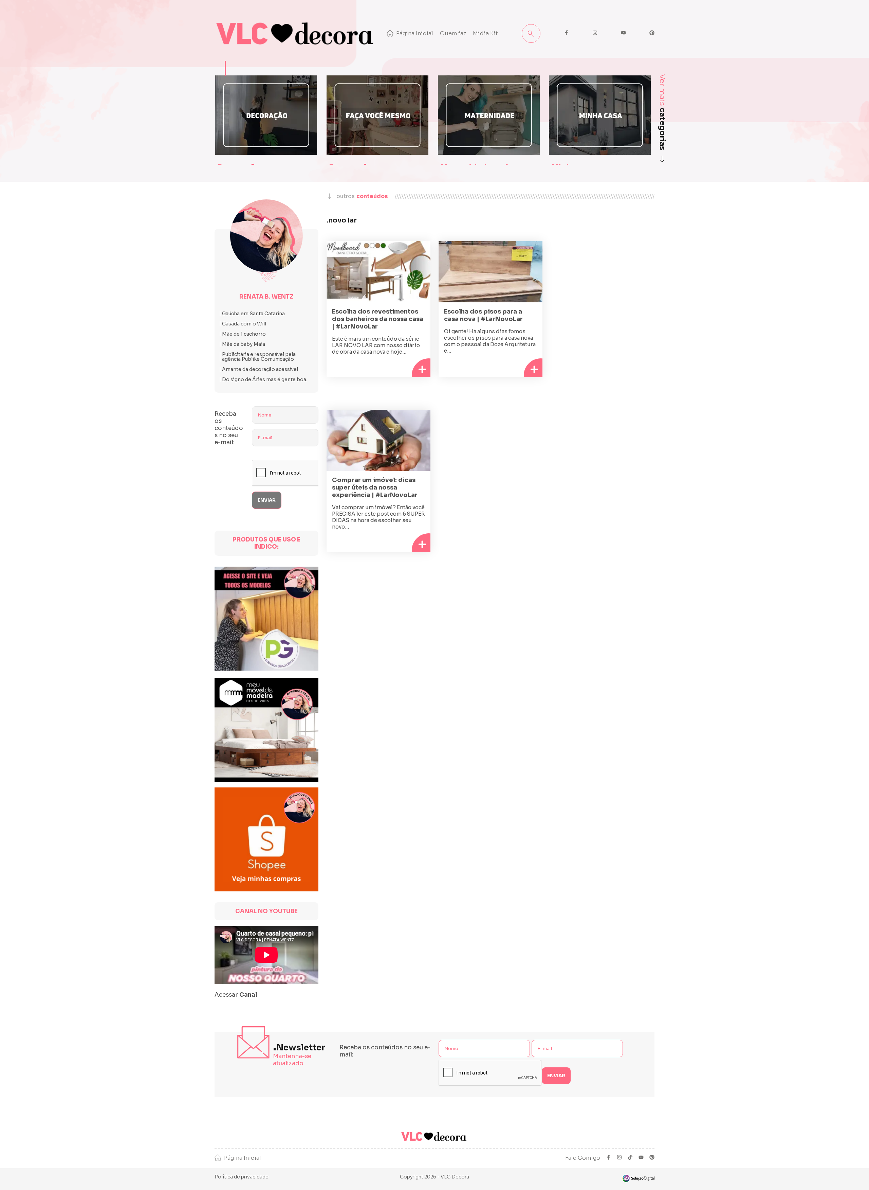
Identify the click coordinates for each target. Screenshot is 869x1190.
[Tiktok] (630, 1157)
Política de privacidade (242, 1177)
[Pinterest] (651, 1157)
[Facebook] (608, 1157)
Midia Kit (485, 33)
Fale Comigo (582, 1157)
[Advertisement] (602, 299)
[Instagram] (619, 1157)
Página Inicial (414, 33)
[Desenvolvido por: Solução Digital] (638, 1178)
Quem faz (453, 33)
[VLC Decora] (296, 34)
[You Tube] (641, 1157)
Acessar (236, 994)
